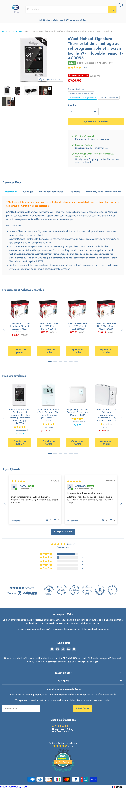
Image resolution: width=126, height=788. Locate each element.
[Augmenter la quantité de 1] (95, 111)
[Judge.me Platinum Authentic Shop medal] (62, 590)
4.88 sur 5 (71, 544)
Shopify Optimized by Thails (13, 786)
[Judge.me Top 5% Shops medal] (100, 590)
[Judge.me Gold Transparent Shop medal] (74, 590)
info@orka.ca (95, 658)
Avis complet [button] (16, 520)
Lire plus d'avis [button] (63, 531)
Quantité (72, 105)
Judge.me (73, 743)
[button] (75, 67)
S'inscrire (82, 708)
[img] (18, 481)
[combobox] (67, 9)
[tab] (11, 191)
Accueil (5, 31)
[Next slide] (121, 503)
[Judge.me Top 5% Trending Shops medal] (113, 590)
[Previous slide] (4, 503)
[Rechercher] (112, 9)
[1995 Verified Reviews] (63, 772)
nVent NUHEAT (16, 31)
